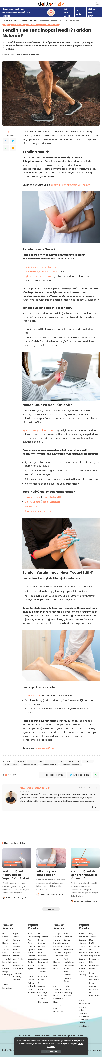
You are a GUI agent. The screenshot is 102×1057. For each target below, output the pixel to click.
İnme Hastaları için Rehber (94, 976)
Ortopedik (32, 25)
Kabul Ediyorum (51, 1051)
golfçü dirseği (32, 271)
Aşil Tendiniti (31, 506)
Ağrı (6, 25)
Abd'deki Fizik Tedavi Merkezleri (84, 1016)
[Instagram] (92, 807)
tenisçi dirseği (32, 267)
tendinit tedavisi (55, 761)
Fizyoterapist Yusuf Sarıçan (27, 54)
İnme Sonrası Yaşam (82, 965)
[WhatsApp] (6, 148)
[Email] (13, 148)
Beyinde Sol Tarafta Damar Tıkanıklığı (42, 986)
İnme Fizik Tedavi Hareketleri (43, 998)
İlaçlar (17, 862)
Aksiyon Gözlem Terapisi (42, 968)
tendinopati (74, 761)
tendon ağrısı (11, 765)
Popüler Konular (81, 862)
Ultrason (29, 695)
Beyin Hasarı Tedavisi (16, 936)
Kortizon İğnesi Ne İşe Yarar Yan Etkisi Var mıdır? (84, 875)
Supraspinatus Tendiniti (38, 511)
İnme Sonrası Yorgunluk (32, 955)
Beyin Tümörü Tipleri (31, 965)
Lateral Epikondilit (51, 497)
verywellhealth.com (45, 748)
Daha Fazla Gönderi (87, 788)
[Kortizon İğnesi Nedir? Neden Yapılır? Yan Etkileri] (16, 858)
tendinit (20, 761)
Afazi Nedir (58, 955)
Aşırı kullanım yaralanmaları (37, 430)
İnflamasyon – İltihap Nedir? (46, 873)
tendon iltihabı (30, 765)
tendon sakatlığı (49, 765)
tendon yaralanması (71, 765)
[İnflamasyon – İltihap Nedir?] (50, 858)
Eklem (51, 865)
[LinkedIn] (95, 807)
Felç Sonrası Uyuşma (31, 946)
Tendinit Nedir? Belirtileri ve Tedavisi (70, 184)
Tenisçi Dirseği (32, 497)
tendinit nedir (36, 761)
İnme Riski (42, 976)
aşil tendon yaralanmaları (39, 276)
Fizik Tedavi (18, 25)
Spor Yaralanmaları (49, 25)
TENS (37, 695)
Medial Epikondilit (51, 501)
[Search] (97, 3)
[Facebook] (6, 141)
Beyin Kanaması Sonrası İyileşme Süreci (83, 940)
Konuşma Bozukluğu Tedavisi (17, 976)
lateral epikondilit (51, 267)
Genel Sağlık (79, 859)
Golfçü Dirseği (32, 501)
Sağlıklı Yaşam (80, 865)
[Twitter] (13, 141)
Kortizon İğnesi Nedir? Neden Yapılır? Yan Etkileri (15, 875)
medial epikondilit (51, 271)
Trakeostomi (19, 968)
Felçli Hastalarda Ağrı (33, 936)
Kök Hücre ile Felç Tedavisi (58, 949)
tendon (88, 761)
